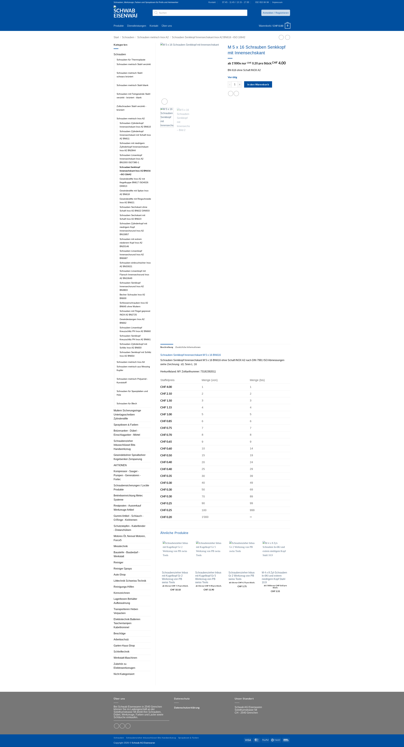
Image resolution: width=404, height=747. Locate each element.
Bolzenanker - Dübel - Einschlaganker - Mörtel (127, 432)
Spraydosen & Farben (126, 424)
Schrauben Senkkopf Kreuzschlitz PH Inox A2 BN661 (135, 338)
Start (116, 37)
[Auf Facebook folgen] (286, 2)
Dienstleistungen (136, 25)
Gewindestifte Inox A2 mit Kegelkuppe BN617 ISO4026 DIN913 (134, 182)
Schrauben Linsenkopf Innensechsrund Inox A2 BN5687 (132, 254)
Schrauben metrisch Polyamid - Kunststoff (132, 381)
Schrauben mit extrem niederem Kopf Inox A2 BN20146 (131, 243)
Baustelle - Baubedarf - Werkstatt (126, 554)
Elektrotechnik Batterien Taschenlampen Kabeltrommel (127, 623)
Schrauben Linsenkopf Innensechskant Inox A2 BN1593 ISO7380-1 (131, 159)
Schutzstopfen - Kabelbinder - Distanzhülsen (129, 528)
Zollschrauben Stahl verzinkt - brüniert (131, 108)
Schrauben (128, 37)
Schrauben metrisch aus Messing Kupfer (133, 368)
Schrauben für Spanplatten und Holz (132, 393)
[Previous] (165, 74)
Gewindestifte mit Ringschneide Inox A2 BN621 (135, 201)
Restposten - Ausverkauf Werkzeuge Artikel (127, 507)
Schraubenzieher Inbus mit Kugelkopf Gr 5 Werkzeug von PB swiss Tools (208, 577)
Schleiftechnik (121, 651)
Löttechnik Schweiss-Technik (130, 580)
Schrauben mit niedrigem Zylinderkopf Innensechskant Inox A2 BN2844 (134, 147)
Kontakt (154, 25)
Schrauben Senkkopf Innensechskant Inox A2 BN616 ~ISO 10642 (208, 37)
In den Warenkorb (258, 84)
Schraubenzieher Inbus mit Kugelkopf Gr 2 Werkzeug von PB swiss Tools (175, 577)
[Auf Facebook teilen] (230, 93)
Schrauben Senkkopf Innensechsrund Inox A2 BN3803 (132, 286)
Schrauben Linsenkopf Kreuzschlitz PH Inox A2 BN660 (135, 329)
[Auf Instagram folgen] (289, 2)
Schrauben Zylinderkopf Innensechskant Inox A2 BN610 (135, 125)
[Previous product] (287, 37)
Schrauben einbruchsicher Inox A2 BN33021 (135, 264)
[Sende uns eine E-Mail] (128, 726)
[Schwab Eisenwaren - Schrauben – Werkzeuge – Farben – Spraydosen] (127, 13)
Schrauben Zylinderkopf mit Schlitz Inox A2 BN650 (133, 346)
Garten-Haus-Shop (124, 645)
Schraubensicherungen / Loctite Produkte (131, 487)
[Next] (218, 74)
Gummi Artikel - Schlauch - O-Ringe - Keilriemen (128, 518)
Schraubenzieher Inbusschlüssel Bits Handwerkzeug (124, 445)
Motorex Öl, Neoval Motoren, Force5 (130, 538)
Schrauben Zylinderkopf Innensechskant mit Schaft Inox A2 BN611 (135, 135)
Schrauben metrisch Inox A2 (153, 37)
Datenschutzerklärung (186, 707)
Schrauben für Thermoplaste (131, 59)
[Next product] (281, 37)
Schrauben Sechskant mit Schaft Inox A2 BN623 (132, 217)
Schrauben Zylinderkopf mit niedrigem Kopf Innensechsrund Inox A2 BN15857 (133, 229)
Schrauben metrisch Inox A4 (131, 362)
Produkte (119, 25)
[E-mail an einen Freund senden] (236, 93)
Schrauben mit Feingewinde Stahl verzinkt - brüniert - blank (133, 96)
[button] (275, 13)
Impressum (277, 2)
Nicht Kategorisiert (124, 674)
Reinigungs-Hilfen (124, 586)
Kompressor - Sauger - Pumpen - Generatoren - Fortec (127, 475)
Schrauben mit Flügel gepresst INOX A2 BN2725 (135, 313)
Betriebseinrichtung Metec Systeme (128, 497)
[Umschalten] (149, 54)
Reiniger (118, 562)
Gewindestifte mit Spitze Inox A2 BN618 (134, 192)
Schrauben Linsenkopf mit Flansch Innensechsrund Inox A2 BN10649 (134, 274)
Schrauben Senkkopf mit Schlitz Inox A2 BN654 (135, 354)
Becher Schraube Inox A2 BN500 (132, 296)
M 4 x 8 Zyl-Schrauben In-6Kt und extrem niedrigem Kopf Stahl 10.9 (274, 577)
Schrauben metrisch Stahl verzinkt (134, 64)
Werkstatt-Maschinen (125, 657)
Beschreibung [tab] (166, 347)
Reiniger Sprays (123, 568)
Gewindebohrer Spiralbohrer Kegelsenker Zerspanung (130, 457)
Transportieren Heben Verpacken (126, 611)
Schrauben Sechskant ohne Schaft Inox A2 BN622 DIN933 (135, 209)
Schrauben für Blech (127, 403)
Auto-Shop (120, 574)
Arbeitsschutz (121, 639)
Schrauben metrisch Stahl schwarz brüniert (129, 75)
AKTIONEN (120, 465)
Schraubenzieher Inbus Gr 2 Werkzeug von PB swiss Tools (242, 576)
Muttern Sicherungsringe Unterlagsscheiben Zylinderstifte (127, 414)
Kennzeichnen (122, 593)
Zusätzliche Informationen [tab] (187, 347)
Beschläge (120, 633)
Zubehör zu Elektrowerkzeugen (124, 666)
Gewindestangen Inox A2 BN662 (132, 321)
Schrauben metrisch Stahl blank (132, 85)
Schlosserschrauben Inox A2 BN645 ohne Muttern (134, 305)
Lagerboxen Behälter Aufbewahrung (125, 601)
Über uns (167, 25)
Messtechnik (121, 546)
